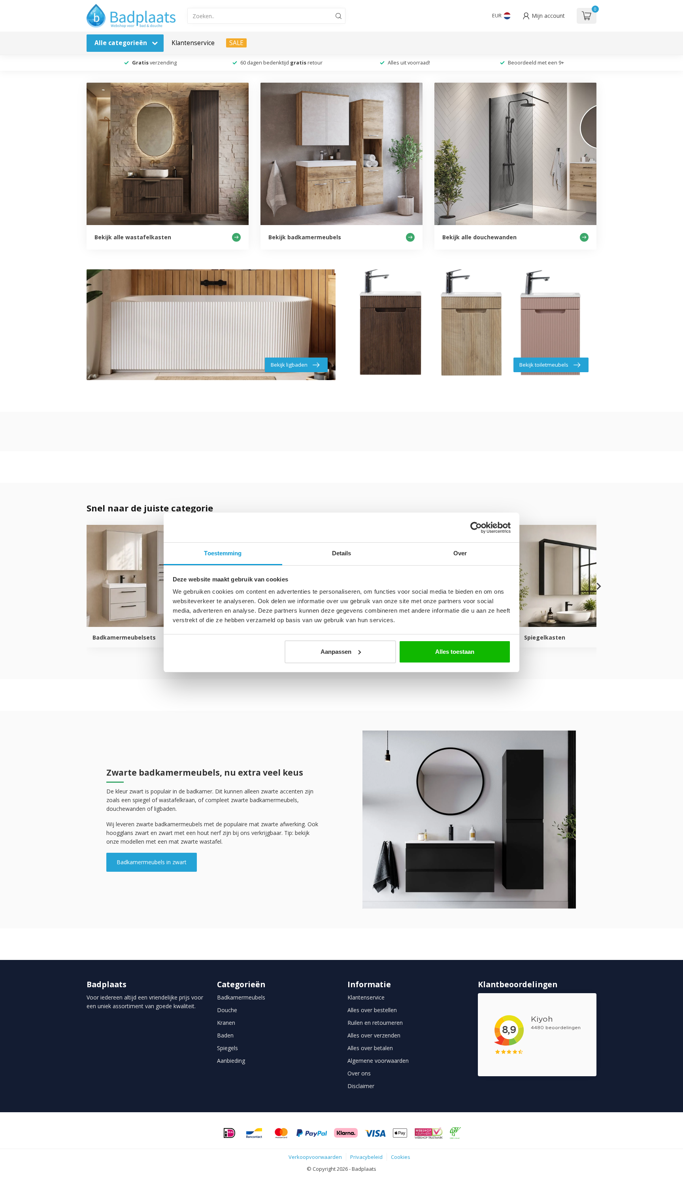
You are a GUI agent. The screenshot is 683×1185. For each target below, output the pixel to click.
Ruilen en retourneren (375, 1022)
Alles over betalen (370, 1048)
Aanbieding (231, 1060)
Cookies (400, 1156)
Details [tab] (341, 553)
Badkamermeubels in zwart (152, 862)
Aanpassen (336, 651)
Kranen (226, 1022)
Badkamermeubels (241, 997)
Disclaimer (360, 1086)
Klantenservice (193, 43)
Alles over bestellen (372, 1010)
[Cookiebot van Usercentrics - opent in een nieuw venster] (476, 528)
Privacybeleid (366, 1156)
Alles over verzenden (373, 1035)
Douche (227, 1010)
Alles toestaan (454, 651)
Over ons (359, 1073)
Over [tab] (460, 553)
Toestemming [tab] (223, 553)
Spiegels (227, 1048)
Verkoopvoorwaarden (315, 1156)
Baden (225, 1035)
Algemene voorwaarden (378, 1060)
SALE (236, 43)
